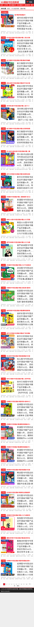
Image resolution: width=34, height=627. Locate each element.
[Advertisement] (17, 610)
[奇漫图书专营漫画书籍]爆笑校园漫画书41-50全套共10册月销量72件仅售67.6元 (18, 424)
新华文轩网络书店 (19, 192)
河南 (28, 488)
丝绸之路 (25, 215)
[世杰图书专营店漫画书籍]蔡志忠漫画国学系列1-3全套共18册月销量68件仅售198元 (18, 493)
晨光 (26, 328)
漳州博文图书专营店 (20, 124)
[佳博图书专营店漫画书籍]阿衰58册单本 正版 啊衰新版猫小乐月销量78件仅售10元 (18, 402)
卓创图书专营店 (19, 283)
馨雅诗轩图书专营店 (21, 556)
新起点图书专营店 (19, 101)
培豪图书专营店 (20, 306)
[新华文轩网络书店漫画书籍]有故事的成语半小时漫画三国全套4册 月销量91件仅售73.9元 (18, 174)
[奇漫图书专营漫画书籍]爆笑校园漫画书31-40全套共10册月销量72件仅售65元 (18, 447)
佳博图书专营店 (19, 419)
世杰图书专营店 (18, 510)
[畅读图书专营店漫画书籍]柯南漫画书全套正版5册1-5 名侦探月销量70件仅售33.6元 (18, 470)
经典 (28, 374)
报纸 (7, 33)
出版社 (28, 578)
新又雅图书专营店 (19, 78)
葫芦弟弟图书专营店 (21, 260)
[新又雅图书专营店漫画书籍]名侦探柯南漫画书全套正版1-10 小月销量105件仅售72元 (18, 129)
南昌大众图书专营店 (20, 237)
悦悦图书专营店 (19, 533)
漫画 (30, 192)
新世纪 (29, 465)
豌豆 (28, 556)
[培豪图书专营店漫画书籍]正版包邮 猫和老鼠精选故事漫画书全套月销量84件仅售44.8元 (18, 288)
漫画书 (29, 283)
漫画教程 (27, 5)
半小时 (26, 192)
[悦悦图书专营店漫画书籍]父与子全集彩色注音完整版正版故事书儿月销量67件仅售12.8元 (18, 515)
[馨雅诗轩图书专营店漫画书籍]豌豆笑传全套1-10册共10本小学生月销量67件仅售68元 (18, 538)
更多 (32, 5)
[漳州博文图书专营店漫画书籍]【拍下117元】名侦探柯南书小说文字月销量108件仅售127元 (18, 106)
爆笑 (25, 78)
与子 (27, 55)
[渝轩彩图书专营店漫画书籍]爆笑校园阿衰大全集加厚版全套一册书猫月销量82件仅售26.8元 (18, 311)
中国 (30, 215)
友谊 (30, 351)
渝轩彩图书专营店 (19, 328)
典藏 (25, 374)
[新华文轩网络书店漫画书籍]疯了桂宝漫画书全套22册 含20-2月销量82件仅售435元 (18, 333)
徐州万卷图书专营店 (20, 397)
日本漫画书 (20, 5)
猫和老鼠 (27, 306)
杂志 (4, 33)
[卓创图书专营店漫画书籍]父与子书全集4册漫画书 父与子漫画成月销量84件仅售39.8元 (18, 265)
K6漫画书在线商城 (10, 2)
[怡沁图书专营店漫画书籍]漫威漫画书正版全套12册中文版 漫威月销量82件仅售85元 (18, 356)
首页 (1, 5)
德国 (30, 55)
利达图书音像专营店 (20, 55)
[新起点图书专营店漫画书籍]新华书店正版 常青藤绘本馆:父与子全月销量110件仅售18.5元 (18, 83)
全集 (30, 101)
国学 (24, 510)
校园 (29, 78)
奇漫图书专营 (18, 215)
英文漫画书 (12, 5)
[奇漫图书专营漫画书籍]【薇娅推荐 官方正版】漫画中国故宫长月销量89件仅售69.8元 (18, 197)
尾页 (18, 586)
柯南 (27, 33)
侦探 (30, 33)
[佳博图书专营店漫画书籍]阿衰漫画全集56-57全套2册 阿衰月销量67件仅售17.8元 (18, 561)
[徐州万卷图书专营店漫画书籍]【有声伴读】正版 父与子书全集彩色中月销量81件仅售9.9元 (18, 379)
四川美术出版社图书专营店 (21, 169)
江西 (30, 237)
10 (26, 584)
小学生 (6, 5)
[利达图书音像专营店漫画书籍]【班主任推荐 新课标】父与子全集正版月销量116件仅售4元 (18, 38)
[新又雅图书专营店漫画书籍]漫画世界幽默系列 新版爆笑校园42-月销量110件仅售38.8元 (18, 61)
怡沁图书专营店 (19, 374)
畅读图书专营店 (19, 488)
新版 (29, 442)
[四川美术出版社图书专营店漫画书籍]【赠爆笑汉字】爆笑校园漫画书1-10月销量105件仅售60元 (18, 152)
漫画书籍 (11, 33)
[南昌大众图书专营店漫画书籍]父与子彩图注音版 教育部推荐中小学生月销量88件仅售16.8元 (18, 220)
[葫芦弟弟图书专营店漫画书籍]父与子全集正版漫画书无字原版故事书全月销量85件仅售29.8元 (18, 242)
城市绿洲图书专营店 (20, 33)
